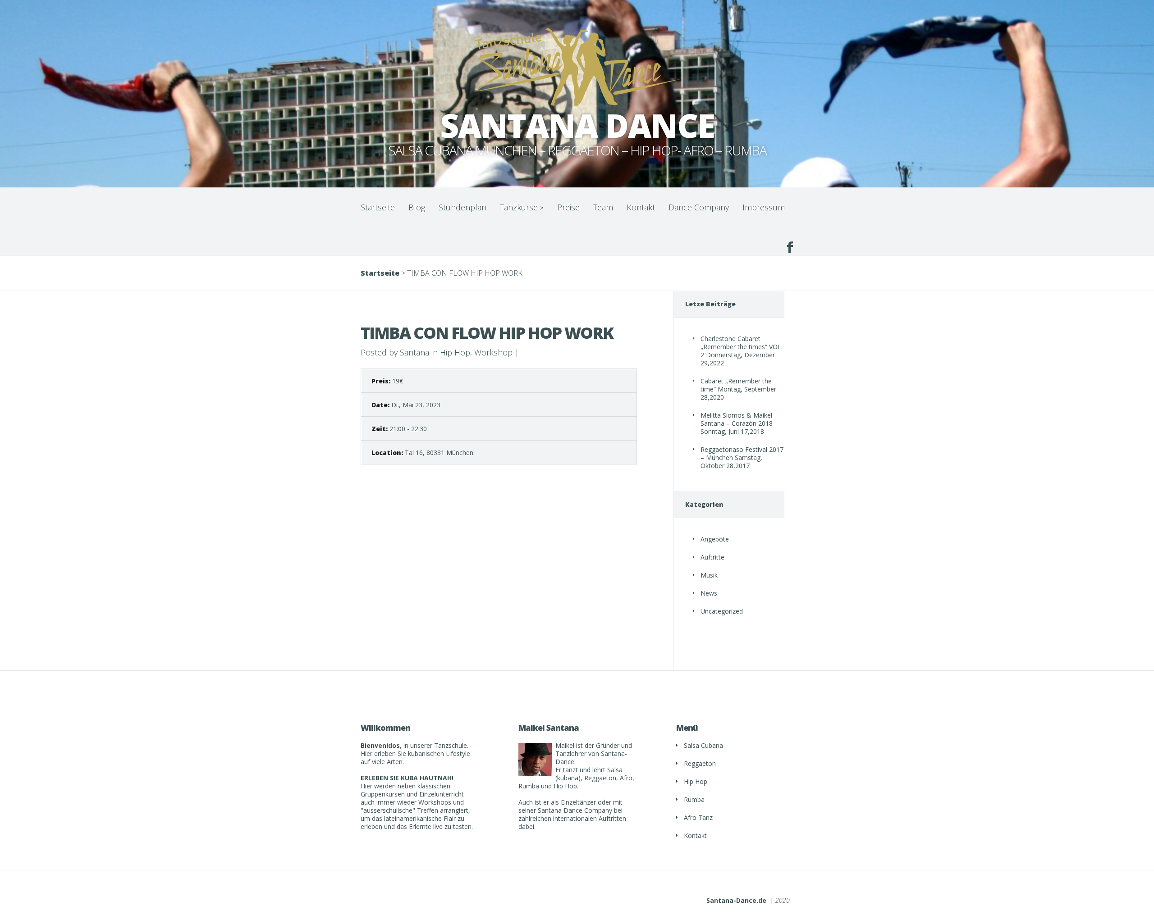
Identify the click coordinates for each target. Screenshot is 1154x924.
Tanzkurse (522, 207)
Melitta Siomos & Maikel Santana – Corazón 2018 (737, 419)
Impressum (763, 207)
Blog (416, 207)
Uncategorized (722, 611)
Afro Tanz (698, 817)
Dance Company (699, 207)
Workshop (493, 352)
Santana (414, 352)
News (709, 593)
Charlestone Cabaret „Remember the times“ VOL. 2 (742, 346)
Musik (709, 575)
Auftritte (712, 557)
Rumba (694, 799)
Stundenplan (462, 207)
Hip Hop (455, 352)
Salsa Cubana (703, 745)
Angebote (715, 539)
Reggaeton (700, 763)
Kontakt (641, 207)
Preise (568, 207)
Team (603, 207)
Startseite (378, 207)
